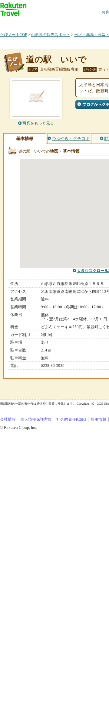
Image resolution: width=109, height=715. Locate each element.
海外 (46, 22)
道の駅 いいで (56, 59)
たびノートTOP (13, 34)
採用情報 (98, 419)
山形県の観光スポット (50, 34)
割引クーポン (96, 22)
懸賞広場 (71, 22)
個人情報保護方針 (36, 419)
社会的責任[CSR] (71, 419)
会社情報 (8, 419)
